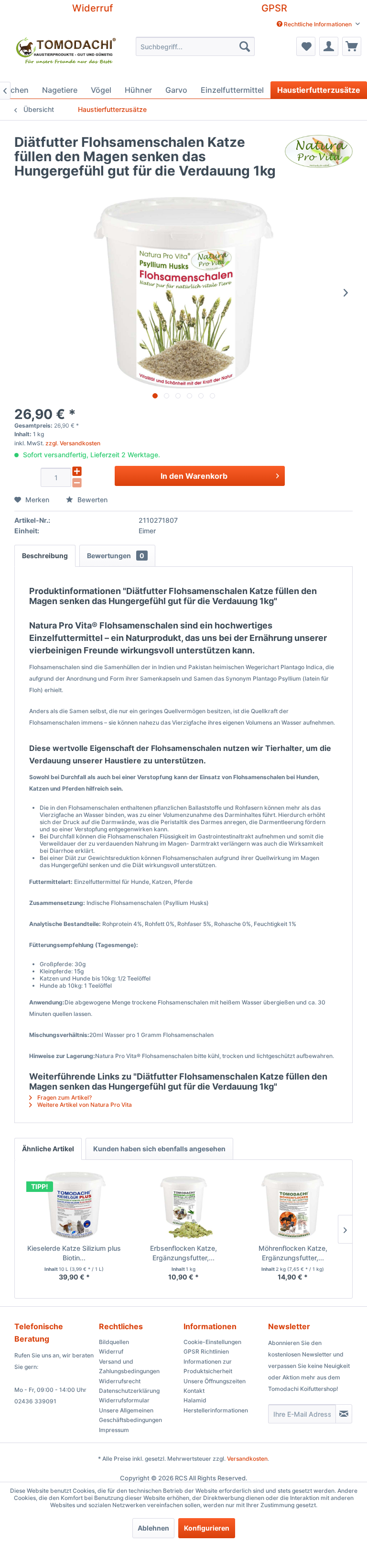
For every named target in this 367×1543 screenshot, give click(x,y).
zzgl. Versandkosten (72, 443)
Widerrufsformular (124, 1400)
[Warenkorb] (351, 46)
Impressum (114, 1429)
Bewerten (92, 500)
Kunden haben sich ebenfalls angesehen (159, 1149)
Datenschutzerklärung (129, 1390)
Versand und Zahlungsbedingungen (129, 1366)
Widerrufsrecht (119, 1381)
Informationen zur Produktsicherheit (208, 1366)
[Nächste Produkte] (345, 1229)
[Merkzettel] (305, 46)
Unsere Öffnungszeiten (215, 1381)
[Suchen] (245, 46)
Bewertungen (115, 555)
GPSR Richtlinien (206, 1351)
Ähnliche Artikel (48, 1149)
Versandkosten (247, 1458)
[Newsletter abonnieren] (343, 1413)
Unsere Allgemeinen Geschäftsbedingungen (130, 1415)
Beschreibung (45, 555)
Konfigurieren (206, 1528)
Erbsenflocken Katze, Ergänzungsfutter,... (183, 1253)
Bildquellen (114, 1341)
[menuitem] (318, 24)
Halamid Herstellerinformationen (216, 1405)
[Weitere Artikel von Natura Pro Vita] (319, 151)
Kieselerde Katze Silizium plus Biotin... (74, 1253)
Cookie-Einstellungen (212, 1341)
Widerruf (92, 8)
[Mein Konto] (328, 46)
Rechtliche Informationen (317, 24)
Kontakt (194, 1390)
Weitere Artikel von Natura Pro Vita (84, 1104)
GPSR (274, 8)
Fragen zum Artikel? (64, 1097)
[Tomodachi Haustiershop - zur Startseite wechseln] (66, 57)
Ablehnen (153, 1528)
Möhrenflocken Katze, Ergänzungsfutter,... (293, 1253)
